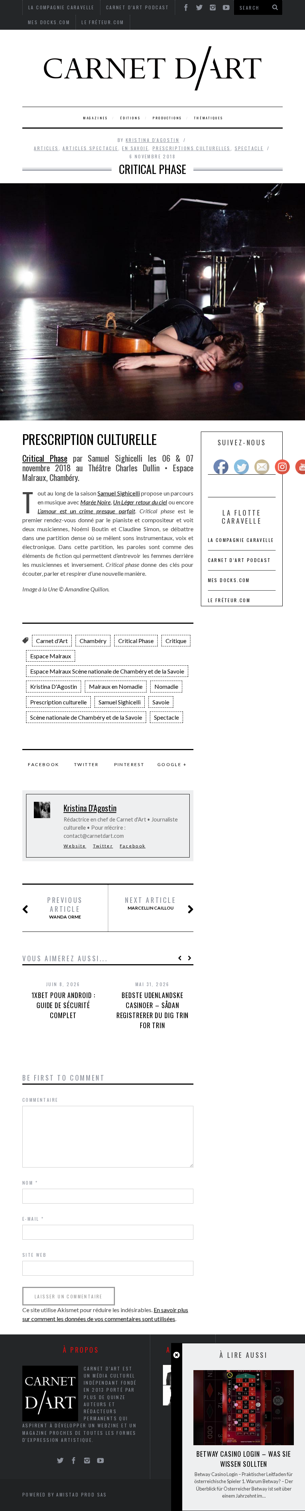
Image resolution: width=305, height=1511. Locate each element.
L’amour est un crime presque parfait (86, 510)
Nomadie (166, 686)
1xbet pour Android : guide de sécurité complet (63, 1005)
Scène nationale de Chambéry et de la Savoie (86, 717)
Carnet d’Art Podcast (239, 560)
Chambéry (93, 640)
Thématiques (208, 117)
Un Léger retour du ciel (140, 502)
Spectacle (249, 148)
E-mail (33, 1218)
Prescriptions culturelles (191, 148)
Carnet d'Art (52, 640)
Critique (176, 640)
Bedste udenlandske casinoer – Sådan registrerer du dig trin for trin (152, 1010)
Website (75, 845)
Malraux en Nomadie (115, 686)
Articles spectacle (90, 148)
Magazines (95, 117)
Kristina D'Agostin (152, 140)
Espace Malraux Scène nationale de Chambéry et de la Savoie (107, 671)
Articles (46, 148)
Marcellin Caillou (150, 903)
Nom (30, 1182)
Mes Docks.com (49, 22)
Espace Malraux (50, 655)
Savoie (160, 702)
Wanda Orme (65, 908)
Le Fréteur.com (102, 22)
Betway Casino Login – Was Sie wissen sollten (243, 1459)
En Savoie (135, 148)
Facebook (43, 764)
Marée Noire (95, 502)
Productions (167, 117)
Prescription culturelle (58, 702)
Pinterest (129, 764)
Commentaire (40, 1100)
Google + (172, 764)
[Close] (176, 1355)
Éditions (130, 117)
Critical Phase (44, 458)
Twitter (86, 764)
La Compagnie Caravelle (241, 540)
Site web (34, 1255)
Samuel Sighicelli (118, 493)
